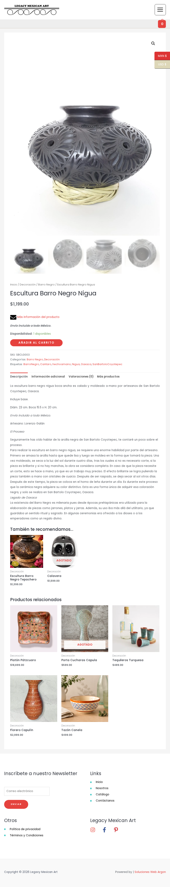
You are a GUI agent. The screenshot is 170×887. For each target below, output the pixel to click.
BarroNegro (31, 364)
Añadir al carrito (36, 343)
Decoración (28, 284)
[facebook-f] (107, 829)
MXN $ (160, 56)
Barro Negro (46, 284)
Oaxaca (86, 364)
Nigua (76, 364)
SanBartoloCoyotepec (107, 364)
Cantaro (45, 364)
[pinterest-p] (117, 829)
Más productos (108, 377)
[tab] (19, 377)
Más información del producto (38, 317)
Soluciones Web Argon (150, 872)
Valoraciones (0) (81, 377)
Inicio (13, 284)
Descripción (19, 377)
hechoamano (61, 364)
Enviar (16, 804)
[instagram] (95, 829)
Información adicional (48, 377)
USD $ (160, 64)
